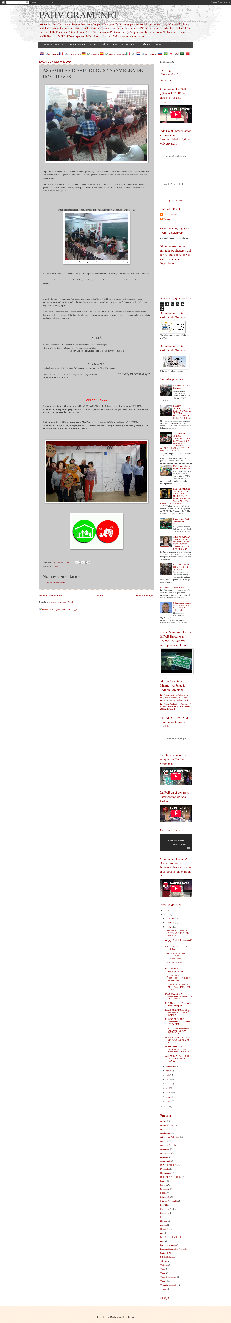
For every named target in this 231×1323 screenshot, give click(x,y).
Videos (163, 1280)
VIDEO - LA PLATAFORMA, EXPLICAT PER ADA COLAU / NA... (177, 1031)
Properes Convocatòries (125, 44)
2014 (166, 914)
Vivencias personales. (169, 1284)
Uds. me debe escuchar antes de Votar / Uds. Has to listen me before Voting (182, 606)
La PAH (163, 1204)
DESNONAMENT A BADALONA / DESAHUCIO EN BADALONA (178, 996)
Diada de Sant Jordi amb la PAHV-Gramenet (181, 521)
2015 (166, 910)
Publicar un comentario (56, 582)
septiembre (170, 1066)
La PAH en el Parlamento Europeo (174, 587)
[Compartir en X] (82, 562)
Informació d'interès (151, 44)
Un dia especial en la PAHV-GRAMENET (181, 467)
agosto (169, 1070)
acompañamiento (167, 1125)
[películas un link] (150, 54)
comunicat (164, 1157)
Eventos (163, 1184)
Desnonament (165, 1173)
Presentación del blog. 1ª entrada (173, 1248)
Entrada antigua (145, 595)
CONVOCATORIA (168, 1165)
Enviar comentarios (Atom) (62, 601)
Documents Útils (76, 44)
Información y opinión (169, 1200)
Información (165, 1196)
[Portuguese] (166, 54)
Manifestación (166, 1209)
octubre (169, 926)
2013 (166, 1106)
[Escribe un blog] (79, 562)
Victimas (164, 1264)
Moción (163, 1217)
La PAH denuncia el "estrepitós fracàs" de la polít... (178, 1004)
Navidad (163, 1220)
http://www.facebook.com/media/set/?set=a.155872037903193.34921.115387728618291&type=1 (176, 706)
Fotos (93, 44)
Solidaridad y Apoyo (168, 1256)
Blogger (130, 1316)
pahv (162, 1240)
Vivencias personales (52, 44)
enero (168, 1101)
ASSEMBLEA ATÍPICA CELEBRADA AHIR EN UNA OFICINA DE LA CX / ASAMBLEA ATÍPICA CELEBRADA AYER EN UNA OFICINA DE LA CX (175, 442)
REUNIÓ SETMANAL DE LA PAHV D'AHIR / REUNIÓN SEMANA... (177, 1012)
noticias (163, 1224)
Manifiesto (164, 1212)
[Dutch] (138, 54)
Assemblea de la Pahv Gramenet (182, 386)
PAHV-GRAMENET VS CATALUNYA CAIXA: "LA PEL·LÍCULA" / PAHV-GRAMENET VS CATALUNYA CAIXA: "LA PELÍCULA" (175, 496)
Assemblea (164, 1148)
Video (162, 1268)
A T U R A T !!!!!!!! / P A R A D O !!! (178, 941)
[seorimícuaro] (52, 54)
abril (168, 1088)
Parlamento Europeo (168, 1244)
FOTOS (163, 1192)
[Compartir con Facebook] (85, 562)
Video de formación (168, 1276)
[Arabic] (182, 54)
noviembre (170, 922)
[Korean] (177, 54)
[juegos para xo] (134, 54)
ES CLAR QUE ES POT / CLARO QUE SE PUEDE (181, 567)
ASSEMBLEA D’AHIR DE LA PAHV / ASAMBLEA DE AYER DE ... (178, 933)
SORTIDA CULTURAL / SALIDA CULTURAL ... (177, 969)
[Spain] (102, 54)
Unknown (167, 219)
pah (161, 1232)
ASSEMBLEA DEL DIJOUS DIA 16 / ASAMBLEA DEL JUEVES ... (177, 987)
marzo (168, 1092)
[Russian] (160, 54)
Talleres (163, 1260)
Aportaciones (165, 1132)
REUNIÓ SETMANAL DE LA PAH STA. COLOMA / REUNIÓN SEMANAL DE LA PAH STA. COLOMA (182, 411)
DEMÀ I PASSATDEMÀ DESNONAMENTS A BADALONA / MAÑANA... (177, 1049)
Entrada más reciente (51, 595)
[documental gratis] (93, 54)
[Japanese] (171, 54)
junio (168, 1079)
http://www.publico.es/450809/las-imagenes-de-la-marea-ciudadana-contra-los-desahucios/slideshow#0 (174, 697)
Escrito (163, 1181)
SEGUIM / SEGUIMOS (174, 962)
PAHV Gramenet (170, 214)
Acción (163, 1121)
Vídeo (162, 1272)
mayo (168, 1083)
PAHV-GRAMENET (79, 14)
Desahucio (164, 1168)
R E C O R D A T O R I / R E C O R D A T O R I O (178, 947)
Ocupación (164, 1228)
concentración (166, 1160)
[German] (84, 54)
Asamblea (55, 566)
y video (163, 1288)
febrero (169, 1096)
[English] (42, 54)
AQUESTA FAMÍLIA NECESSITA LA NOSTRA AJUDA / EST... (177, 978)
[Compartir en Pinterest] (88, 562)
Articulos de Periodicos (169, 1137)
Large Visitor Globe (174, 200)
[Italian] (128, 54)
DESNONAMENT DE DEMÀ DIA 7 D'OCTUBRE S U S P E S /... (178, 1040)
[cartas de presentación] (115, 54)
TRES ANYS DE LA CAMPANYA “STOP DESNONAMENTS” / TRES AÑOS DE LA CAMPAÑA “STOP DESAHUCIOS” (182, 542)
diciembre (170, 918)
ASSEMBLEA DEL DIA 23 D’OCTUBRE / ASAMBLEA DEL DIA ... (177, 956)
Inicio (99, 595)
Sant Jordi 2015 (166, 1253)
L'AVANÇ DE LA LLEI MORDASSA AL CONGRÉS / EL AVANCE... (178, 1021)
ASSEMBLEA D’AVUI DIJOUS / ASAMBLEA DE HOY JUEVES (178, 1058)
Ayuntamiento (166, 1153)
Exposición (164, 1189)
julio (168, 1074)
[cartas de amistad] (73, 54)
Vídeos (104, 44)
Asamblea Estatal (167, 1145)
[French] (61, 54)
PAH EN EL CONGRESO (171, 1236)
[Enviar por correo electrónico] (76, 562)
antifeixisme (165, 1129)
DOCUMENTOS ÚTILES (171, 1176)
